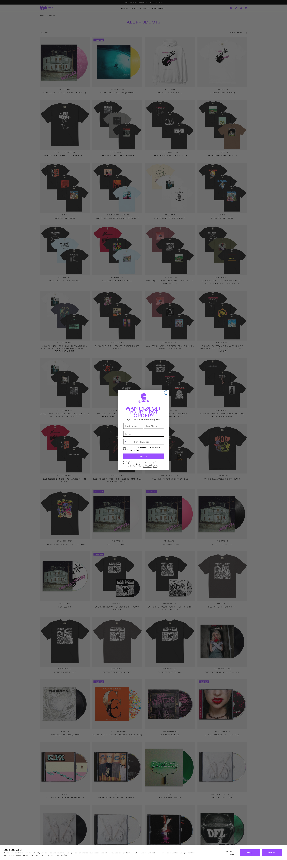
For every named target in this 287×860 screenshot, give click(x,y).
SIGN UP (143, 456)
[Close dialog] (166, 393)
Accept (250, 852)
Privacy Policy (60, 855)
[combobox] (127, 441)
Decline (271, 852)
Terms (155, 467)
